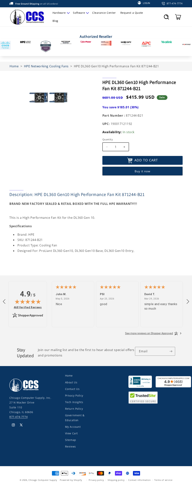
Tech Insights (74, 402)
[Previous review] (4, 301)
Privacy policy (96, 480)
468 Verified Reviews (28, 307)
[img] (28, 301)
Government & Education (75, 417)
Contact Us (72, 389)
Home (69, 375)
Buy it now (142, 171)
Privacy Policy (74, 395)
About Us (71, 382)
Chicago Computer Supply (42, 480)
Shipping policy (116, 480)
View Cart (71, 433)
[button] (60, 13)
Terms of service (163, 480)
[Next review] (188, 301)
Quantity (107, 139)
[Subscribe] (171, 351)
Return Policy (74, 408)
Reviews (70, 446)
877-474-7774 (18, 417)
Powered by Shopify (71, 480)
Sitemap (70, 440)
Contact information (139, 480)
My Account (73, 427)
